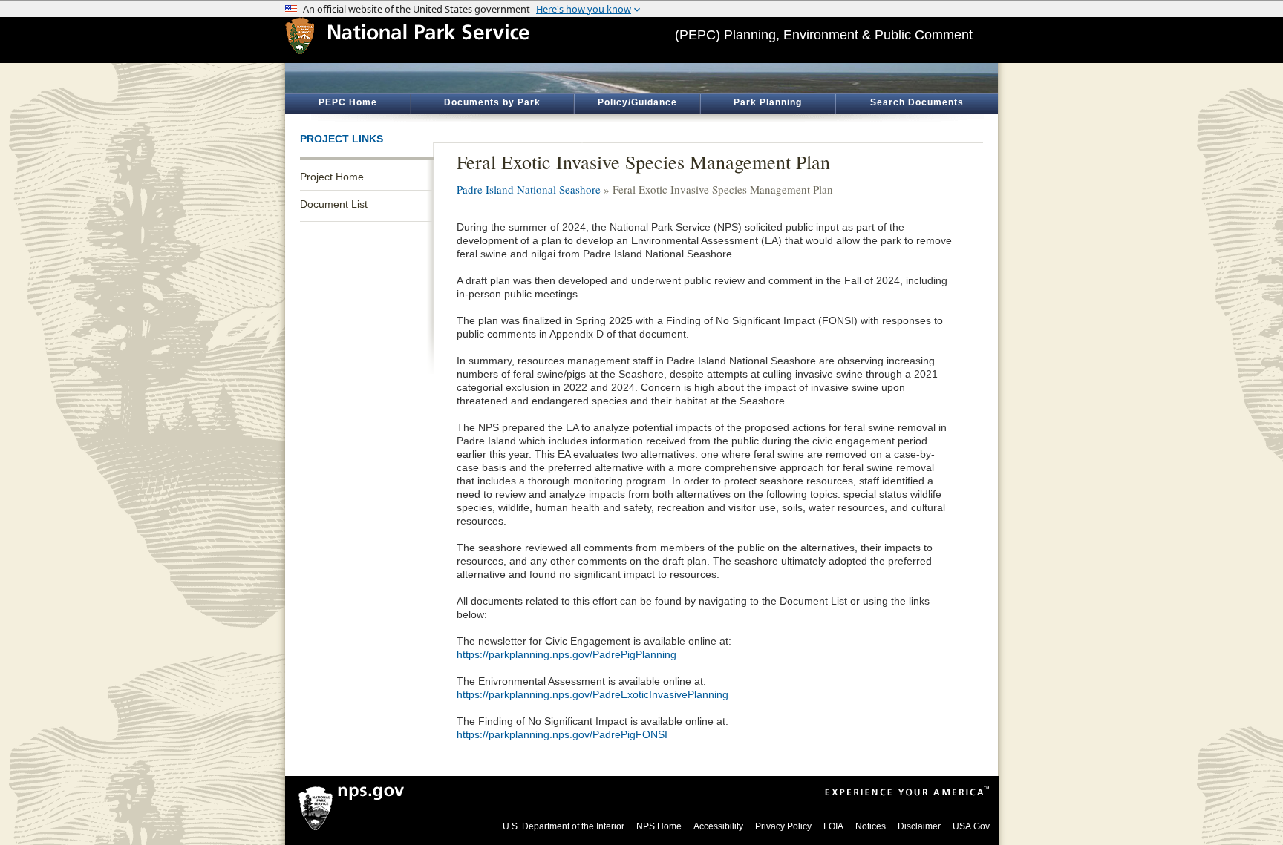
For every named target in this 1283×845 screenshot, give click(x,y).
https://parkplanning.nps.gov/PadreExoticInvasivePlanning (592, 694)
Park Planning (768, 102)
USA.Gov (971, 826)
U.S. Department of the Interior (563, 826)
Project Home (332, 177)
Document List (334, 204)
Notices (870, 826)
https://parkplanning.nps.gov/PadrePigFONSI (562, 734)
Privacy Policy (783, 826)
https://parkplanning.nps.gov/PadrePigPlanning (566, 654)
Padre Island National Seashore (529, 189)
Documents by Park (492, 102)
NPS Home (659, 826)
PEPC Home (348, 102)
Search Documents (917, 102)
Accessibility (718, 826)
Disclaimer (919, 826)
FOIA (833, 826)
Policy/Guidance (637, 102)
